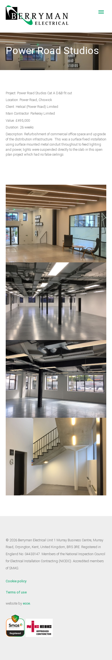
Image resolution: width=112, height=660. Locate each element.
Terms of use (16, 592)
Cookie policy (16, 581)
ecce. (27, 603)
